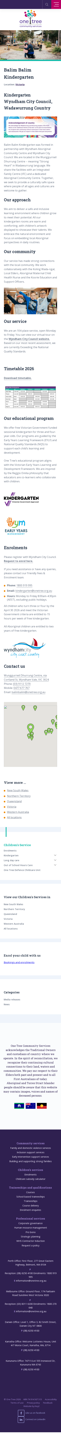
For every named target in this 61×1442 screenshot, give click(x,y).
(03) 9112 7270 (22, 684)
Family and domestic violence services (30, 1147)
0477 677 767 (21, 688)
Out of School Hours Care (18, 865)
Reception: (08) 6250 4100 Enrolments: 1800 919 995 (30, 1275)
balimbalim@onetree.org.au (28, 692)
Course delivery (30, 1205)
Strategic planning (30, 1236)
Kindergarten (11, 855)
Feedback (48, 1402)
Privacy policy (33, 1402)
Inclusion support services (30, 1152)
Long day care (11, 860)
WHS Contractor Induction (30, 1240)
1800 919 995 (24, 585)
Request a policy (30, 1245)
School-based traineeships (30, 1196)
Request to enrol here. (18, 561)
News (7, 1004)
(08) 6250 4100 (31, 1330)
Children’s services (30, 1170)
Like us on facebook (35, 1412)
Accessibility (51, 1399)
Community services (31, 1143)
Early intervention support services (30, 1156)
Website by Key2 (31, 1406)
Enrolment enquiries (30, 1209)
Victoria (20, 84)
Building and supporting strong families (30, 1161)
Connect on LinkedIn (35, 1419)
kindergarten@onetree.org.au (33, 591)
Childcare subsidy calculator (30, 1178)
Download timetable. (18, 378)
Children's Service (17, 845)
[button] (23, 707)
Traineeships (30, 1201)
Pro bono (31, 1232)
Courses (30, 1192)
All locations (14, 817)
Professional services (30, 1218)
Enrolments (10, 850)
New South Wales (17, 790)
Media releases (12, 999)
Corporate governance (30, 1223)
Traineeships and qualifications (30, 1187)
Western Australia (18, 812)
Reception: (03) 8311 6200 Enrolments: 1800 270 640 (30, 1305)
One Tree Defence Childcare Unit (22, 870)
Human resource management (30, 1227)
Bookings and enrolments (19, 962)
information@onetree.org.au (31, 1280)
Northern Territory (19, 796)
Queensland (14, 801)
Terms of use (17, 1402)
